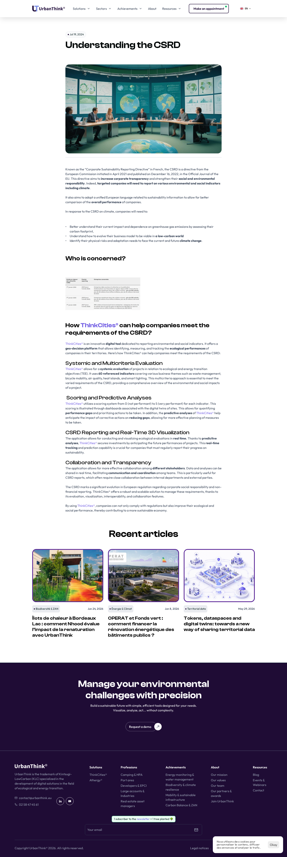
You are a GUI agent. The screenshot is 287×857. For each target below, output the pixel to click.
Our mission (219, 775)
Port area (127, 780)
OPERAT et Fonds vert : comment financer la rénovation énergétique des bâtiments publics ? (141, 627)
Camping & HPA (132, 775)
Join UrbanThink (222, 801)
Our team (217, 786)
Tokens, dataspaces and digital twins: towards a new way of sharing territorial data (219, 624)
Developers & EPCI (134, 786)
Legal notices (199, 848)
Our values (218, 780)
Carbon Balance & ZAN (181, 805)
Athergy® (95, 780)
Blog (256, 775)
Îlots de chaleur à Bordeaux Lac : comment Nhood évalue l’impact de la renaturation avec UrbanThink (66, 627)
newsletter (143, 819)
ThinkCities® (99, 325)
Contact (258, 790)
